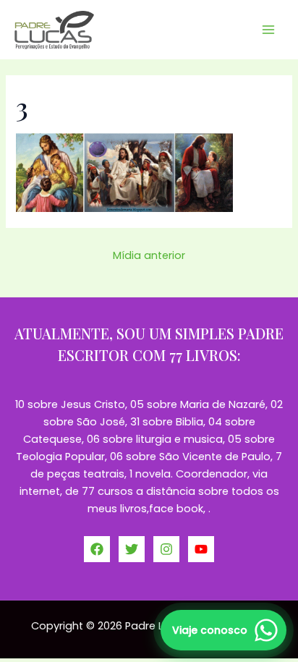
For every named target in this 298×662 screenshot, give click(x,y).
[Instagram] (166, 549)
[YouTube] (201, 549)
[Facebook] (97, 549)
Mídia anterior (149, 255)
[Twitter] (132, 549)
